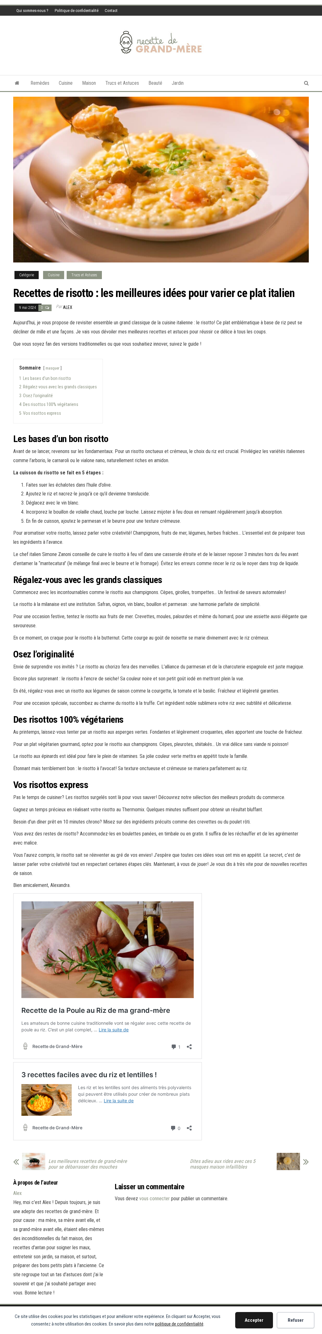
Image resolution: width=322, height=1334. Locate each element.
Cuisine (66, 83)
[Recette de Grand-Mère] (17, 83)
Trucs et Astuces (122, 83)
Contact (111, 10)
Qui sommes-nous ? (32, 10)
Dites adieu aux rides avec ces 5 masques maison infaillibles (222, 1164)
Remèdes (40, 83)
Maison (89, 83)
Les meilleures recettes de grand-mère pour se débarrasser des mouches (87, 1164)
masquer (52, 368)
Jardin (178, 83)
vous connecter (154, 1199)
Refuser (296, 1320)
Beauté (155, 83)
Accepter (254, 1320)
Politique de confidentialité (76, 10)
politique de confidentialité (179, 1324)
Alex (67, 307)
